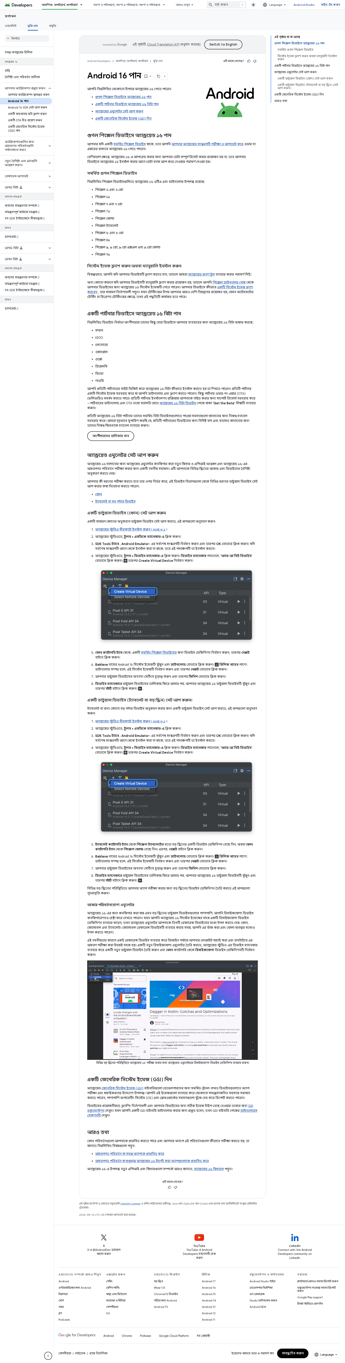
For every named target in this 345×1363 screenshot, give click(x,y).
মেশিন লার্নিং (113, 1287)
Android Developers (98, 61)
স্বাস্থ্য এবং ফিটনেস (116, 1294)
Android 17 (209, 1281)
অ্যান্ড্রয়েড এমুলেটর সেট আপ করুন (119, 112)
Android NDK (258, 1307)
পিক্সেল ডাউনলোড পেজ (229, 283)
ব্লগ (60, 1313)
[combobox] (227, 4)
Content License (130, 1203)
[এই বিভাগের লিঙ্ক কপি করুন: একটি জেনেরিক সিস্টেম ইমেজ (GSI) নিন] (176, 1080)
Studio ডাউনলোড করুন (263, 1300)
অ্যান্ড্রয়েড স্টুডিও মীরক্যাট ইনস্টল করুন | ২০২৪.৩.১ (130, 530)
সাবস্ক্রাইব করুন (293, 1353)
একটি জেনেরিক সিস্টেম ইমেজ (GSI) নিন (123, 119)
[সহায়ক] (249, 61)
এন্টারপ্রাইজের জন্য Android (74, 1287)
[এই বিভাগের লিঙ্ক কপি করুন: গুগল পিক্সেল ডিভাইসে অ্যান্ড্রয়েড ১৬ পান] (175, 136)
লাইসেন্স (80, 1353)
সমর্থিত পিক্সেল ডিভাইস (129, 144)
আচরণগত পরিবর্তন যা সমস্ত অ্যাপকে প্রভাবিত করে (129, 1154)
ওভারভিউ (10, 26)
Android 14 (209, 1300)
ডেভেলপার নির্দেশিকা (261, 1287)
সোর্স (61, 1300)
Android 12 (209, 1313)
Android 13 (208, 1307)
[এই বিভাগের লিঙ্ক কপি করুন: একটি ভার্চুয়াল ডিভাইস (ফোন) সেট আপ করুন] (170, 513)
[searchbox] (27, 38)
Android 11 (208, 1319)
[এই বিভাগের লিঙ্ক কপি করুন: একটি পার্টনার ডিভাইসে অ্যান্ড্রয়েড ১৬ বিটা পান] (185, 314)
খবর (61, 1307)
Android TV (161, 1307)
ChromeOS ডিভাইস (166, 1294)
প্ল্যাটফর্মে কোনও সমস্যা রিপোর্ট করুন (317, 1281)
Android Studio (304, 5)
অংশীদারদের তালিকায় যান (110, 436)
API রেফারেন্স (257, 1294)
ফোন (98, 494)
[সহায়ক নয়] (255, 61)
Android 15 (209, 1294)
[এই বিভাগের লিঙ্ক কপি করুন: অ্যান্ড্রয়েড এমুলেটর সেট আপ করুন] (163, 455)
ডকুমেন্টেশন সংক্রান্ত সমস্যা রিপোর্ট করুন (316, 1289)
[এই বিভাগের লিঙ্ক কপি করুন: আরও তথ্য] (113, 1132)
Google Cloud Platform (174, 1336)
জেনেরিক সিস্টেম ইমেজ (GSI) (122, 1088)
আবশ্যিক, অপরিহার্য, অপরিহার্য (60, 5)
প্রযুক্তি (53, 26)
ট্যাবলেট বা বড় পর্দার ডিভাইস (115, 502)
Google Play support (310, 1297)
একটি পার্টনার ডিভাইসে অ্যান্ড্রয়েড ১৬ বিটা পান (127, 104)
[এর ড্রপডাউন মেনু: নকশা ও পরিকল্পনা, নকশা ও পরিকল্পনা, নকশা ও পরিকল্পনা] (165, 5)
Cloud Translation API (163, 45)
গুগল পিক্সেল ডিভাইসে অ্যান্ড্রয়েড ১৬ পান (123, 97)
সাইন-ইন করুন (330, 5)
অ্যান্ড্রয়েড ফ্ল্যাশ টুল (201, 275)
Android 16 (209, 1287)
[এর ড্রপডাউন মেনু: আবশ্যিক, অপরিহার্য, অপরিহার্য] (83, 5)
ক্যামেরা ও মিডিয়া (115, 1300)
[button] (23, 88)
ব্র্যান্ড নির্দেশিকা (98, 1353)
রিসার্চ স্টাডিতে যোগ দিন (310, 1303)
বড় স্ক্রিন (158, 1281)
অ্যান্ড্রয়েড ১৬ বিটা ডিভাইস (178, 403)
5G (108, 1313)
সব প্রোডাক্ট (203, 1336)
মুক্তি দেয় (33, 26)
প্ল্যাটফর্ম (10, 16)
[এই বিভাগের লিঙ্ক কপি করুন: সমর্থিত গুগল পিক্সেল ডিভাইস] (141, 173)
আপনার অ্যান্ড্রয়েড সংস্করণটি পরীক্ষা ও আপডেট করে (207, 144)
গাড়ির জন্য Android (165, 1300)
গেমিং (109, 1281)
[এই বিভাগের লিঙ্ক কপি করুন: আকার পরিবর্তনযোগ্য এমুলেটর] (138, 905)
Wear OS (159, 1287)
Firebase (145, 1336)
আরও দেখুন (183, 5)
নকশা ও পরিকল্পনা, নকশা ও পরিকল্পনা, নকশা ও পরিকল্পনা (126, 5)
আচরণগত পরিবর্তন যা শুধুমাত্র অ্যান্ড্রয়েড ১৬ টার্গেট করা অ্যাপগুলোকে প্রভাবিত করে (152, 1161)
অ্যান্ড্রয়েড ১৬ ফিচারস (209, 1169)
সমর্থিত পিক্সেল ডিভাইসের (159, 653)
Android (63, 1281)
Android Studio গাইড (263, 1281)
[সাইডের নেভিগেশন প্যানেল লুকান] (48, 1356)
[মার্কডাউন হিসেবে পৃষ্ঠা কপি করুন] (158, 76)
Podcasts (64, 1319)
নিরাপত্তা (63, 1294)
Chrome (127, 1336)
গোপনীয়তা (112, 1307)
